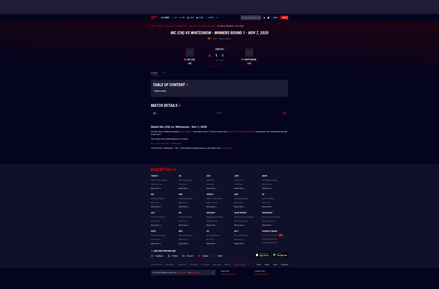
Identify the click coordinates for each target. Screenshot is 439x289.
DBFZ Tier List (238, 203)
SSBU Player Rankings (186, 198)
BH (263, 194)
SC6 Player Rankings (185, 217)
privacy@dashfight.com (261, 274)
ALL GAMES (165, 18)
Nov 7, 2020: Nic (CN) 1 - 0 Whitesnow (166, 143)
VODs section (226, 148)
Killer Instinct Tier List (241, 221)
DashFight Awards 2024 (269, 235)
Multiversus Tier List (268, 221)
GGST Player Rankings (158, 217)
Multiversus (267, 213)
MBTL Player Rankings (186, 235)
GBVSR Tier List (267, 184)
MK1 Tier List (155, 203)
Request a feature (239, 264)
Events (259, 264)
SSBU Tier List (183, 203)
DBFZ (236, 194)
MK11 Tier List (238, 239)
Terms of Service (156, 264)
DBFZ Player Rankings (241, 198)
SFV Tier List (210, 239)
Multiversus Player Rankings (271, 217)
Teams (275, 264)
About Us (227, 264)
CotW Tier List (238, 180)
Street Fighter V (186, 132)
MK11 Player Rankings (241, 235)
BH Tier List (265, 203)
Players (267, 264)
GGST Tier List (155, 221)
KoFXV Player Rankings (158, 235)
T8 (176, 18)
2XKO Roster (210, 180)
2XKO (192, 18)
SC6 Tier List (183, 221)
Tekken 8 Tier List (156, 184)
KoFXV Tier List (155, 239)
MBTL (181, 231)
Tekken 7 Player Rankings (214, 198)
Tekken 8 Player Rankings (159, 180)
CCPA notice (193, 264)
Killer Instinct (240, 213)
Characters (284, 264)
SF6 (183, 18)
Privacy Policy (169, 264)
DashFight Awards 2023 (269, 239)
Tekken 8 (154, 176)
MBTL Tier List (183, 239)
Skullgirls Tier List (212, 221)
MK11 (236, 231)
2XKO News (210, 184)
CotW (201, 18)
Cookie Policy (182, 264)
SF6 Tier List (182, 184)
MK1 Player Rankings (157, 198)
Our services (205, 264)
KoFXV (153, 231)
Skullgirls (210, 213)
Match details (160, 91)
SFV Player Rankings (212, 235)
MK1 (152, 194)
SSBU (181, 194)
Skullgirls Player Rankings (214, 217)
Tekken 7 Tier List (211, 203)
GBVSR (211, 18)
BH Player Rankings (268, 198)
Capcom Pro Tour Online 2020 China (241, 132)
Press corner (217, 264)
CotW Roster (238, 184)
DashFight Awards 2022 (269, 242)
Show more (155, 188)
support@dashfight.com (228, 274)
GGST (153, 213)
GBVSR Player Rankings (269, 180)
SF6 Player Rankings (185, 180)
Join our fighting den (164, 251)
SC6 (180, 213)
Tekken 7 (210, 194)
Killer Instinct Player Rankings (243, 217)
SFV (207, 231)
